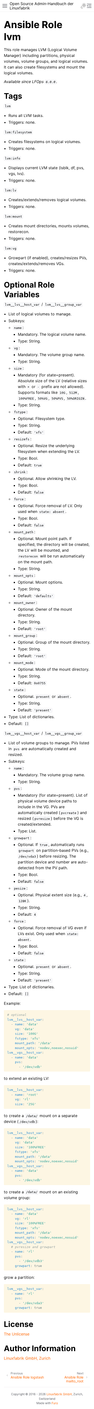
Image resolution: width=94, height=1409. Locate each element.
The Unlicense (16, 1334)
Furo (55, 1403)
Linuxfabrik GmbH (59, 1394)
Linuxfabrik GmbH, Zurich (27, 1358)
